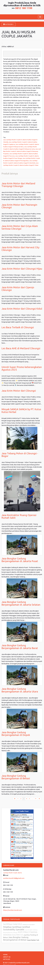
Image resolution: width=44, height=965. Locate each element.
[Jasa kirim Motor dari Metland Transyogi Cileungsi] (22, 179)
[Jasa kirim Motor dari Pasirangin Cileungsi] (22, 200)
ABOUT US (6, 957)
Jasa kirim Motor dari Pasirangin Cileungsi (19, 206)
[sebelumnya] (15, 798)
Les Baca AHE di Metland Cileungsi (21, 348)
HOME (5, 954)
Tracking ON (28, 858)
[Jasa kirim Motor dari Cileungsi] (22, 386)
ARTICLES (6, 959)
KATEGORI (9, 24)
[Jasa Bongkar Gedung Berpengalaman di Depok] (22, 718)
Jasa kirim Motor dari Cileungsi (19, 390)
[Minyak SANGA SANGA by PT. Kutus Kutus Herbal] (22, 405)
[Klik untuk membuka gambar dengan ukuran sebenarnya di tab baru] (2, 43)
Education (14, 848)
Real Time (21, 858)
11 (35, 798)
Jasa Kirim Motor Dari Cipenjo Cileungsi (21, 851)
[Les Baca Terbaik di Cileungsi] (22, 323)
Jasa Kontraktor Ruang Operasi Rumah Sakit (19, 516)
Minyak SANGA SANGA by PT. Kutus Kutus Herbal (21, 410)
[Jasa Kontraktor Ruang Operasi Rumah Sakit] (22, 491)
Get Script (15, 858)
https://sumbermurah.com (12, 910)
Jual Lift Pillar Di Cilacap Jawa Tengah (22, 838)
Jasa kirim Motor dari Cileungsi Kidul (22, 308)
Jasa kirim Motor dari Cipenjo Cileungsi (18, 288)
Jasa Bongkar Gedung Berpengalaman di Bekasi (16, 777)
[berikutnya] (39, 798)
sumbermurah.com (22, 962)
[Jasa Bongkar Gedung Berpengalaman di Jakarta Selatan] (22, 588)
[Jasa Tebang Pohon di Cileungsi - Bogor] (22, 438)
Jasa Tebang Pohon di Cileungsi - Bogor (20, 454)
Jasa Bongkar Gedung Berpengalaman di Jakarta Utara (20, 690)
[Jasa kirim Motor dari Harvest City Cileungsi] (22, 243)
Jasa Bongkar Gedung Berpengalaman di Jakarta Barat (20, 646)
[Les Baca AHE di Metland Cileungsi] (22, 344)
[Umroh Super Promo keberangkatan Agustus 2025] (22, 363)
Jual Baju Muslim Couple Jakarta (12, 872)
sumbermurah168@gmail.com (13, 878)
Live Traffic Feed (22, 811)
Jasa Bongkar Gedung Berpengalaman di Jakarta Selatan (21, 603)
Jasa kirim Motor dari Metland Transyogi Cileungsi (18, 184)
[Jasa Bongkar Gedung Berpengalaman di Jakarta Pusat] (22, 544)
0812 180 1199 (23, 8)
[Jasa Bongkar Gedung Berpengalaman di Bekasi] (22, 762)
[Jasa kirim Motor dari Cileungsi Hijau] (22, 264)
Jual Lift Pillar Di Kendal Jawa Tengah (22, 842)
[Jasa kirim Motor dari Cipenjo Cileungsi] (22, 283)
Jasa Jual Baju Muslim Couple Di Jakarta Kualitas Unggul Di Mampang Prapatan (22, 151)
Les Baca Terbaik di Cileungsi (18, 327)
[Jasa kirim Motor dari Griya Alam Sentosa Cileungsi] (22, 222)
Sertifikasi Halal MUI (13, 924)
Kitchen (13, 856)
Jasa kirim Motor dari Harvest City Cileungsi (20, 248)
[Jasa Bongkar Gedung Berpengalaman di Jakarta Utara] (22, 675)
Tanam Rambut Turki (33, 940)
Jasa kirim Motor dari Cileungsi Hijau (22, 268)
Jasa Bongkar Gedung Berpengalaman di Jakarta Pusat (20, 560)
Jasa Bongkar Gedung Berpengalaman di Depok (16, 733)
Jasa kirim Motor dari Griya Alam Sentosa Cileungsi (20, 227)
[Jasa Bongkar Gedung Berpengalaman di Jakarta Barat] (22, 631)
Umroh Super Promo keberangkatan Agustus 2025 (22, 368)
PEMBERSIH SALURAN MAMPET (29, 924)
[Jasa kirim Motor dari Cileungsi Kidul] (22, 304)
